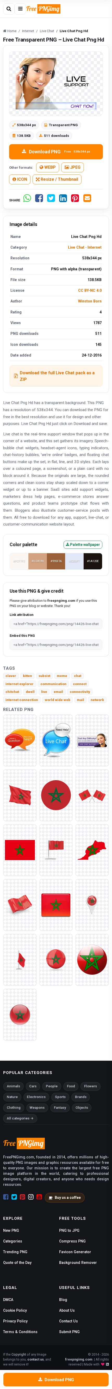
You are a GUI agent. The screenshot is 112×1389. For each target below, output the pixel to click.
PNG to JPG (69, 1230)
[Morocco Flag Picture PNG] (20, 850)
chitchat (12, 692)
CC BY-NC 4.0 (90, 290)
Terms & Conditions (20, 1332)
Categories (12, 1241)
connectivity (80, 692)
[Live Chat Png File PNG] (56, 740)
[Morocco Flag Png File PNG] (92, 795)
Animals (13, 1086)
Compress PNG (72, 1241)
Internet (95, 247)
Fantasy (60, 1108)
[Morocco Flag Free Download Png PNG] (20, 959)
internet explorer (19, 684)
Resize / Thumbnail (59, 179)
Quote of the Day (17, 1262)
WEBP (49, 167)
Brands (80, 1097)
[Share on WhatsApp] (27, 200)
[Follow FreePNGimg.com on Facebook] (6, 1197)
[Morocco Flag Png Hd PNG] (56, 850)
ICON (21, 179)
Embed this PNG (22, 636)
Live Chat (76, 247)
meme (62, 676)
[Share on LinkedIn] (63, 200)
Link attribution (21, 615)
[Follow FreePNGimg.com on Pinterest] (22, 1197)
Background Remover (78, 1262)
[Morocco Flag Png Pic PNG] (20, 905)
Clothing (14, 1108)
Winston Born (90, 301)
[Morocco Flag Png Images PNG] (56, 905)
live (44, 692)
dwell (30, 692)
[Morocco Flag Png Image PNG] (92, 959)
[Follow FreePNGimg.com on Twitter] (14, 1197)
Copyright (18, 1354)
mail (80, 700)
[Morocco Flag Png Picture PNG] (56, 959)
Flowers (90, 1086)
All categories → (20, 1118)
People (52, 1086)
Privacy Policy (15, 1321)
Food (71, 1086)
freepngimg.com (78, 1359)
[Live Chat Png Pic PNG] (20, 740)
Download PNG (59, 151)
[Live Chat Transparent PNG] (92, 740)
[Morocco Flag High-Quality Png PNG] (92, 850)
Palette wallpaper (84, 544)
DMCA (8, 1300)
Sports (60, 1097)
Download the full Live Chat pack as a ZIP (57, 376)
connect (79, 684)
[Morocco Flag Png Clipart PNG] (20, 795)
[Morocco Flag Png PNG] (56, 795)
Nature (12, 1097)
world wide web (57, 700)
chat (77, 676)
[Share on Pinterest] (75, 200)
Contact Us (68, 1321)
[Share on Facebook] (39, 200)
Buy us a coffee (68, 1197)
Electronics (36, 1097)
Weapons (37, 1108)
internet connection (21, 700)
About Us (67, 1310)
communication (53, 684)
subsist (44, 676)
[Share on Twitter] (51, 200)
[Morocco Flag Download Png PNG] (20, 1014)
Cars (32, 1086)
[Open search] (9, 9)
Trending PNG (15, 1252)
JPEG (74, 167)
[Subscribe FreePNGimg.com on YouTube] (39, 1197)
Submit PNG (69, 1332)
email (58, 692)
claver (10, 676)
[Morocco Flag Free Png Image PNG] (92, 905)
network (97, 700)
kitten (27, 676)
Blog (63, 1300)
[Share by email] (87, 200)
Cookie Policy (15, 1310)
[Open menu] (20, 9)
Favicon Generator (75, 1252)
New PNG (11, 1230)
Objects (82, 1108)
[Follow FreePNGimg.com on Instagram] (31, 1197)
